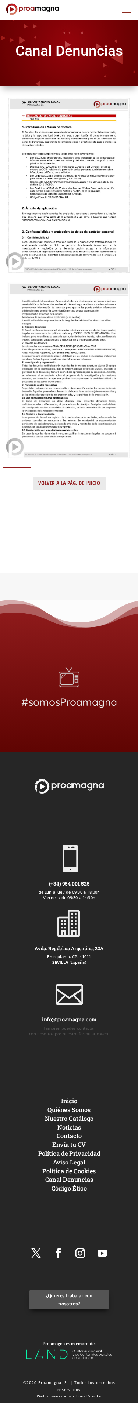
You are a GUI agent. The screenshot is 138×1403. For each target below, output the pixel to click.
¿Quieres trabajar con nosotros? (68, 1300)
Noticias (69, 1127)
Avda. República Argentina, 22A (69, 948)
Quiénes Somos (69, 1109)
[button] (126, 10)
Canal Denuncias (69, 1179)
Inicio (69, 1101)
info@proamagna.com (69, 1019)
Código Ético (69, 1188)
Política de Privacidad (69, 1153)
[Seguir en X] (36, 1253)
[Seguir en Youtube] (102, 1253)
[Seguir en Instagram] (80, 1253)
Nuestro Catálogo (69, 1118)
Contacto (69, 1136)
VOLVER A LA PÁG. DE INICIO (69, 483)
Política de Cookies (69, 1170)
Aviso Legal (69, 1162)
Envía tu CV (69, 1144)
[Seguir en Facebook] (58, 1253)
